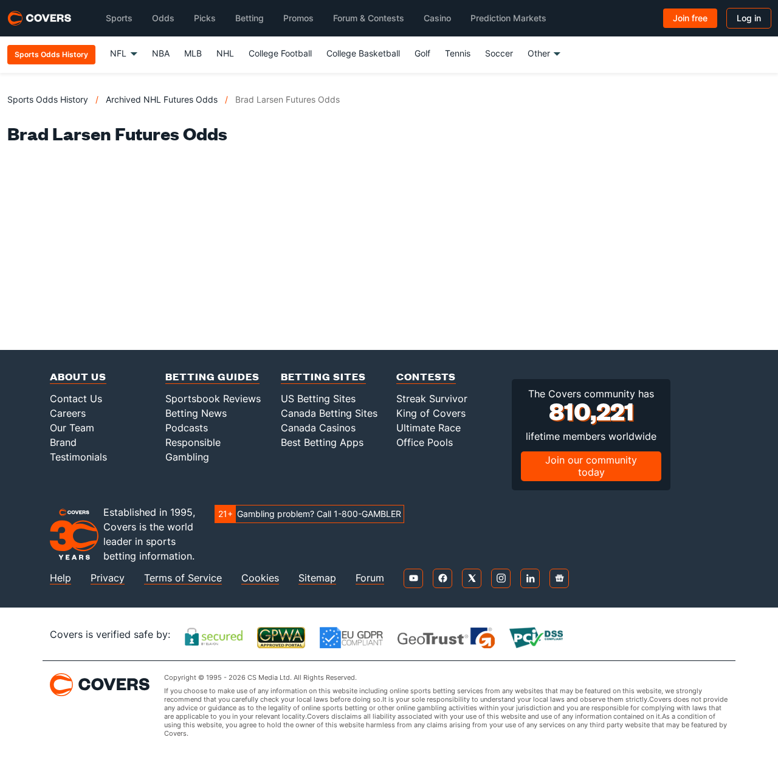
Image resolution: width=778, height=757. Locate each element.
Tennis (457, 53)
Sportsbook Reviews (213, 398)
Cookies (260, 578)
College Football (280, 53)
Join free (690, 18)
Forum (370, 578)
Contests (426, 376)
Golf (422, 53)
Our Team (72, 428)
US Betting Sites (318, 398)
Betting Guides (212, 376)
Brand (63, 442)
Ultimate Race (428, 428)
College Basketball (363, 53)
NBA (161, 53)
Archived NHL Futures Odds (162, 99)
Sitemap (317, 578)
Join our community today (591, 466)
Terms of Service (183, 578)
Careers (68, 413)
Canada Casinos (318, 428)
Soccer (499, 53)
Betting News (196, 413)
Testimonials (78, 457)
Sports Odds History (47, 99)
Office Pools (424, 442)
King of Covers (431, 413)
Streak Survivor (431, 398)
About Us (78, 376)
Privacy (108, 578)
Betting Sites (323, 376)
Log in (749, 18)
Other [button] (539, 53)
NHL (225, 53)
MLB (193, 53)
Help (60, 578)
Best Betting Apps (322, 442)
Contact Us (76, 398)
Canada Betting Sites (329, 413)
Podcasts (186, 428)
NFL (118, 53)
